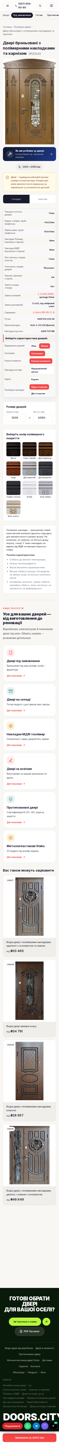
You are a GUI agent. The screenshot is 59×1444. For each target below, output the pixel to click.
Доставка (47, 1360)
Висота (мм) (39, 412)
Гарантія (23, 1366)
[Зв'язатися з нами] (46, 1322)
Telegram (32, 1372)
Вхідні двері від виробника (19, 1348)
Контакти (35, 1366)
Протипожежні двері (29, 1354)
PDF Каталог (32, 1331)
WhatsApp (18, 1372)
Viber (43, 1372)
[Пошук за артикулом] (40, 5)
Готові (39, 15)
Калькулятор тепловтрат (15, 1406)
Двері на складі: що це (33, 1393)
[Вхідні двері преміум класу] (29, 998)
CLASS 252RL (47, 294)
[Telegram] (36, 1426)
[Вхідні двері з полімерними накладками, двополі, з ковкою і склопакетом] (29, 1164)
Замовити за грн (29, 1437)
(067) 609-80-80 (24, 5)
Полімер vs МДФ (11, 1393)
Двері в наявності (45, 1348)
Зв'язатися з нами (25, 1321)
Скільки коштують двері (14, 1389)
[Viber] (44, 1426)
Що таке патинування (13, 1402)
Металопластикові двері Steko (23, 1360)
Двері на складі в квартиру (43, 1406)
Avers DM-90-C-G (44, 312)
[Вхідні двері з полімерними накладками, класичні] (29, 1080)
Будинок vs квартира (39, 1389)
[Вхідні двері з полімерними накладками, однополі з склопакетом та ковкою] (29, 916)
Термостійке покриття (37, 1402)
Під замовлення (22, 15)
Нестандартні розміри (13, 1398)
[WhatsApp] (27, 1426)
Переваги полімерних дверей (41, 1398)
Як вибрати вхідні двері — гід (17, 1385)
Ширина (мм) (12, 412)
